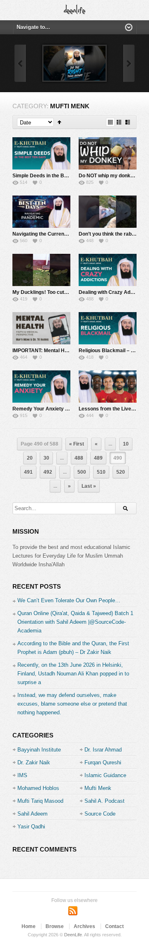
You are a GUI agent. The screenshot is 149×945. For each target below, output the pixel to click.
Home (29, 926)
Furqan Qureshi (102, 762)
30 (46, 458)
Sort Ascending (59, 122)
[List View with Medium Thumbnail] (127, 122)
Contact (114, 926)
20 (30, 458)
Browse (55, 926)
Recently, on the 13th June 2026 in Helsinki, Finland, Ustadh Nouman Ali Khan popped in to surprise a (73, 673)
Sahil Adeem (32, 814)
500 (81, 472)
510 (101, 472)
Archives (84, 926)
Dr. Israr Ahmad (103, 750)
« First (76, 444)
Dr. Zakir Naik (33, 762)
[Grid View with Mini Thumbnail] (110, 122)
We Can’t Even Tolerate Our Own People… (68, 600)
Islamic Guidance (105, 775)
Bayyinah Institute (39, 750)
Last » (89, 486)
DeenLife (73, 934)
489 (98, 458)
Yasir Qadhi (31, 826)
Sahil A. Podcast (104, 801)
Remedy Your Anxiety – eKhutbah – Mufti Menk (67, 409)
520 (120, 472)
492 (47, 472)
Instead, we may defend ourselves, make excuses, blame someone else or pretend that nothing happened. (72, 704)
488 (78, 458)
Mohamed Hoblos (38, 788)
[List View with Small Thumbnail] (119, 122)
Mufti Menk (97, 788)
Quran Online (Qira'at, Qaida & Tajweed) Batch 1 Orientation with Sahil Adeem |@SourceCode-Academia (75, 622)
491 (28, 472)
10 (126, 444)
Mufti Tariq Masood (40, 801)
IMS (22, 775)
